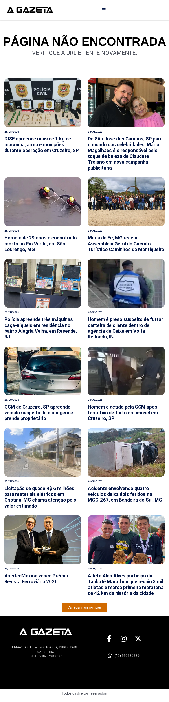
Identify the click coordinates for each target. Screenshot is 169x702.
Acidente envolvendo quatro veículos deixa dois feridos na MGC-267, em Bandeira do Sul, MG (125, 494)
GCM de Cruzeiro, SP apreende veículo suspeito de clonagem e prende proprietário (38, 412)
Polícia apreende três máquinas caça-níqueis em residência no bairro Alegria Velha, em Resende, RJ (40, 328)
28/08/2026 (11, 131)
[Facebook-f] (109, 638)
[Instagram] (123, 638)
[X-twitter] (138, 638)
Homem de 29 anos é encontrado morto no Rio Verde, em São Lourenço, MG (40, 243)
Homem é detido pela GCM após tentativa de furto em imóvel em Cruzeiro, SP (123, 412)
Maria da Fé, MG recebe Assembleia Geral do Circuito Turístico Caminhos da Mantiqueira (126, 243)
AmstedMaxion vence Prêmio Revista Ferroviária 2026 (36, 578)
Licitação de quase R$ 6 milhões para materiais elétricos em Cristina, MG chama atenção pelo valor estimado (40, 497)
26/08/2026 (11, 481)
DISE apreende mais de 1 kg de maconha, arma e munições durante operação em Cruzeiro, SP (41, 144)
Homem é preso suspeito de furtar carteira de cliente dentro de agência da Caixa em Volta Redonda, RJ (125, 328)
